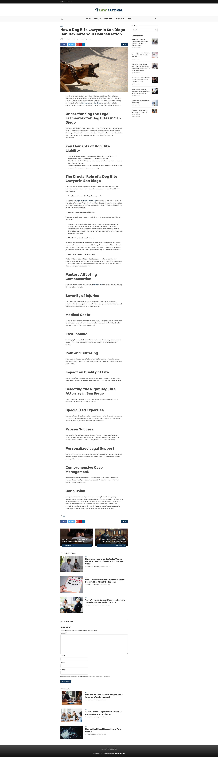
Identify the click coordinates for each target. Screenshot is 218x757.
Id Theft (88, 19)
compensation (98, 285)
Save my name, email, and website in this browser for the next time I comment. (86, 677)
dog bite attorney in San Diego (86, 201)
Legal (130, 19)
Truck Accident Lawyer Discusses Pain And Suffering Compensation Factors (105, 601)
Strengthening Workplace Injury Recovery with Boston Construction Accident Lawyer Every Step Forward (141, 67)
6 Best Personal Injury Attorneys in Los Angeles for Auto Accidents (103, 713)
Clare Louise (91, 734)
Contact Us (63, 1)
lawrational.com (120, 753)
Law (61, 25)
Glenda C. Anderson (93, 566)
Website (62, 669)
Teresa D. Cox (91, 700)
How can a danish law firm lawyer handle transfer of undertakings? (104, 696)
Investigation (120, 19)
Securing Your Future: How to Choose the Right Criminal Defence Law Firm (141, 79)
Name (62, 656)
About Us (70, 1)
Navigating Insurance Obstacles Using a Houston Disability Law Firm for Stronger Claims (104, 561)
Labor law (97, 19)
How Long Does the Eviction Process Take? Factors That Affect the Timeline (105, 580)
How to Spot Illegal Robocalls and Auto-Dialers (103, 730)
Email (62, 662)
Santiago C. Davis (71, 39)
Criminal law (108, 19)
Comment (63, 633)
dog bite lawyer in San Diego (91, 103)
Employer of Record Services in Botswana (141, 101)
